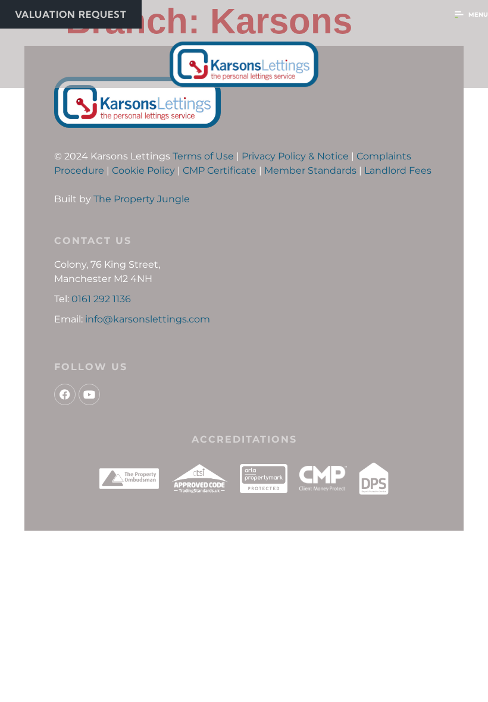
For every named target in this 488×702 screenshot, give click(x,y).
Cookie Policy (143, 170)
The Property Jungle (141, 199)
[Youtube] (89, 394)
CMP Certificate (219, 170)
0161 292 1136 (101, 299)
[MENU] (459, 14)
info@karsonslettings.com (147, 319)
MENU (478, 14)
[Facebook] (65, 394)
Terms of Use (203, 156)
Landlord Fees (397, 170)
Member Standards (310, 170)
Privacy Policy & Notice (295, 156)
